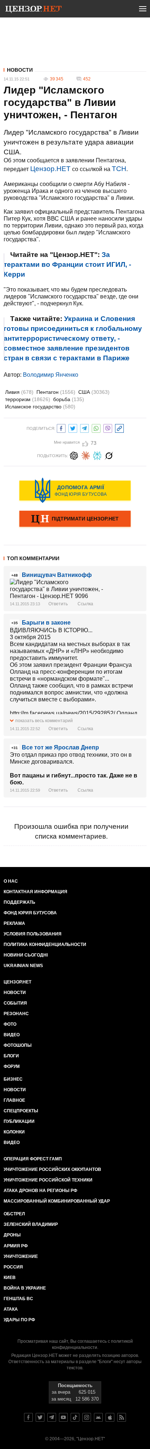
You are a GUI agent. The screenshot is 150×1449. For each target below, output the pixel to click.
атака (11, 1309)
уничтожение (21, 1256)
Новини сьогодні (26, 955)
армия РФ (16, 1245)
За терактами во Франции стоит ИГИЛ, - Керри (67, 264)
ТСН (119, 169)
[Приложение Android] (98, 1417)
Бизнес (13, 1079)
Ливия (19, 392)
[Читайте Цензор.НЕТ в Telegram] (51, 1417)
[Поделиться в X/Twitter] (72, 427)
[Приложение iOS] (110, 1417)
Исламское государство (40, 406)
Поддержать (19, 902)
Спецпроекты (21, 1110)
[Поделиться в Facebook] (61, 427)
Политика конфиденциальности (45, 944)
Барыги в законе (46, 622)
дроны (12, 1235)
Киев (10, 1277)
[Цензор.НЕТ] (33, 10)
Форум (12, 1066)
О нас (11, 881)
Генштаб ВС (18, 1298)
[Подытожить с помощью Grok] (108, 455)
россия (13, 1267)
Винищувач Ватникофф (57, 575)
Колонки (14, 1132)
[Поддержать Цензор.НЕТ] (75, 519)
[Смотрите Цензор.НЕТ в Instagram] (86, 1417)
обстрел (14, 1213)
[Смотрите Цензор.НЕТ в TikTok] (75, 1417)
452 (87, 79)
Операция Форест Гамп (33, 1158)
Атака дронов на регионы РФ (40, 1190)
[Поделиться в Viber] (107, 427)
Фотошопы (18, 1045)
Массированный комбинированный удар (57, 1201)
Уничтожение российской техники (48, 1180)
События (15, 1003)
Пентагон (55, 392)
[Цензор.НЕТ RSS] (121, 1417)
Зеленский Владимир (31, 1224)
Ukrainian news (23, 965)
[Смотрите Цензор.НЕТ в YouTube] (63, 1417)
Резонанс (16, 1013)
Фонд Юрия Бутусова (30, 912)
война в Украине (25, 1288)
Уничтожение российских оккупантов (52, 1169)
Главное (14, 1100)
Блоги (11, 1055)
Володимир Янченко (50, 375)
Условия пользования (33, 934)
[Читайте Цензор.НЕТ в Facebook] (28, 1417)
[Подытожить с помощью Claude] (85, 455)
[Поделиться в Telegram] (84, 427)
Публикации (19, 1121)
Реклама (14, 923)
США (94, 392)
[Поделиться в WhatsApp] (96, 427)
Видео (12, 1034)
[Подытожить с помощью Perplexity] (97, 455)
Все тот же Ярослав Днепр (60, 747)
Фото (10, 1024)
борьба (68, 399)
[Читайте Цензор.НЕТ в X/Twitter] (40, 1417)
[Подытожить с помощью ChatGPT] (74, 455)
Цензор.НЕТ (50, 169)
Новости (20, 70)
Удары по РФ (19, 1319)
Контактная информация (35, 891)
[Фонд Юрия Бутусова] (75, 490)
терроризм (27, 399)
